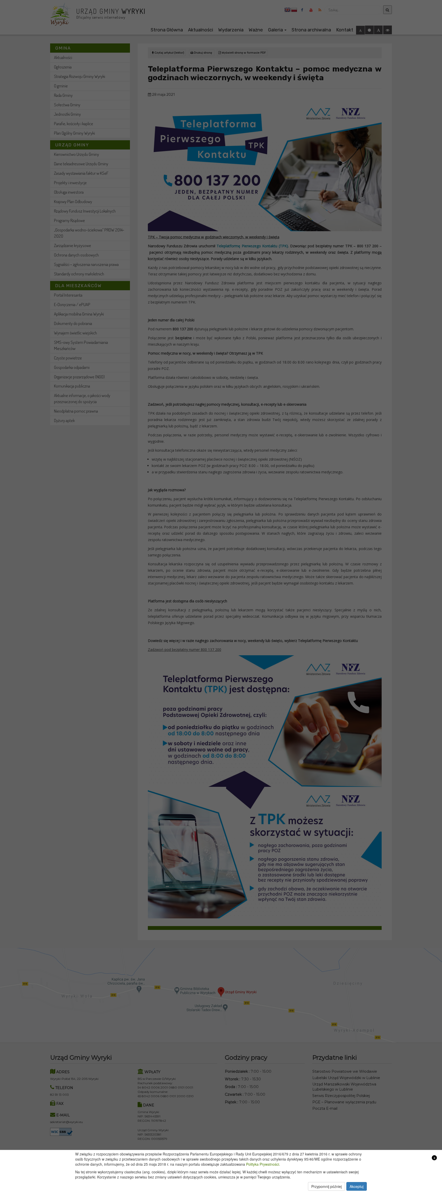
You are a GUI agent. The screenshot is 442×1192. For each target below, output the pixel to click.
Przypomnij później (326, 1186)
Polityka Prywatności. (263, 1164)
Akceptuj (356, 1186)
